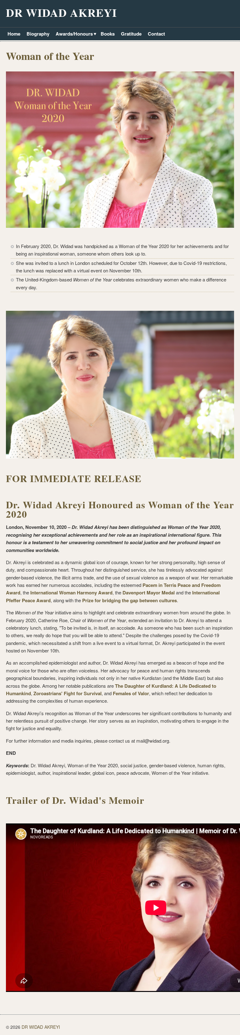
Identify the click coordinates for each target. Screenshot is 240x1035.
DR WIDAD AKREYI (61, 12)
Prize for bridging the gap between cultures (129, 600)
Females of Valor (131, 693)
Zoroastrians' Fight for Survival (67, 693)
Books (108, 33)
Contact (156, 33)
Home (14, 33)
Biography (38, 33)
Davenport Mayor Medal (148, 592)
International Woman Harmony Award (71, 592)
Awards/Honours (73, 34)
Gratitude (131, 33)
